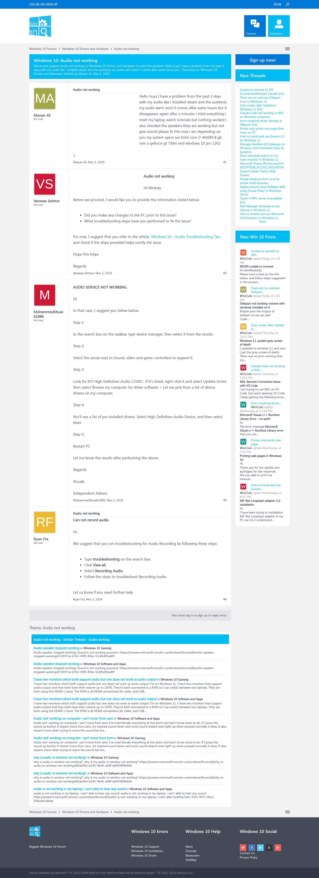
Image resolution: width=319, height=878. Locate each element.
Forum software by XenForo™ (67, 873)
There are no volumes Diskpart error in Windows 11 (260, 99)
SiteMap (191, 860)
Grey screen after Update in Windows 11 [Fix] (258, 107)
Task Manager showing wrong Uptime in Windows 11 (259, 208)
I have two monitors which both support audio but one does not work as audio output (95, 679)
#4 (225, 599)
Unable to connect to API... (265, 253)
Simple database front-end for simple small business (260, 181)
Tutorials (191, 851)
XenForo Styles (144, 873)
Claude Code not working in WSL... (268, 368)
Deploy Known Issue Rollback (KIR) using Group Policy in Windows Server (262, 191)
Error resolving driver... (265, 403)
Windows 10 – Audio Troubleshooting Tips (185, 236)
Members (276, 33)
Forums (251, 33)
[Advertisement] (105, 120)
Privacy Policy (249, 857)
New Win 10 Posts (258, 236)
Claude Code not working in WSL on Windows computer (262, 115)
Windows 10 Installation (147, 851)
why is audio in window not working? (60, 757)
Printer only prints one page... (266, 442)
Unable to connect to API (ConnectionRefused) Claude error (262, 92)
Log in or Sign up (43, 4)
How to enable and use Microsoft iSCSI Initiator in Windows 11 (262, 216)
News (189, 846)
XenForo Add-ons (118, 873)
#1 (225, 162)
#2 (225, 273)
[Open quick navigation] (287, 48)
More (262, 221)
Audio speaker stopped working (56, 648)
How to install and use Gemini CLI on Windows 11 (262, 138)
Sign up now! (263, 60)
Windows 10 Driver (144, 855)
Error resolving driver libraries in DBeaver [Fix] (261, 123)
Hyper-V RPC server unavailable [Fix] (261, 200)
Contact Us (247, 853)
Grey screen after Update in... (267, 327)
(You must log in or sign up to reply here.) (199, 615)
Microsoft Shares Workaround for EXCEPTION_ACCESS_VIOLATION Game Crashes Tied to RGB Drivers (262, 169)
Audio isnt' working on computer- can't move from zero (73, 718)
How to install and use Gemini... (266, 487)
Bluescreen (193, 855)
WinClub (246, 258)
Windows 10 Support (145, 846)
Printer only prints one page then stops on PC (262, 130)
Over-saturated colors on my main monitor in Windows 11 (259, 157)
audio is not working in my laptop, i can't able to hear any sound (80, 789)
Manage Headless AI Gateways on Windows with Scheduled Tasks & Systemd (262, 148)
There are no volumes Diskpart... (265, 290)
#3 (225, 500)
